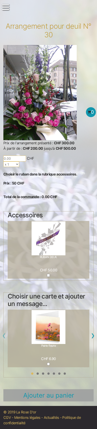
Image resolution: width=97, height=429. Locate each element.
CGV (7, 417)
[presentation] (4, 336)
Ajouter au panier (48, 395)
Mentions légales (27, 417)
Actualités (51, 417)
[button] (32, 373)
